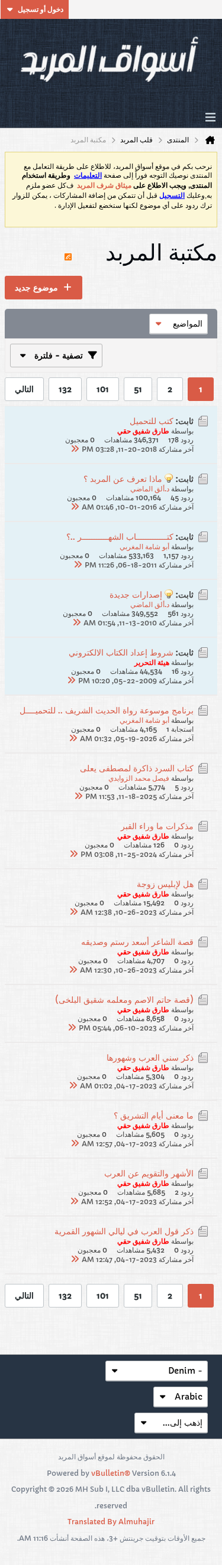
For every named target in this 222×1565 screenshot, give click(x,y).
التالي (24, 389)
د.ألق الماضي (149, 488)
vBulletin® (110, 1473)
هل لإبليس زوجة (165, 884)
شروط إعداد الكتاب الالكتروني (121, 652)
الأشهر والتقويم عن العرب (149, 1173)
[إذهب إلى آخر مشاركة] (74, 449)
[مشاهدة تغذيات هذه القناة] (68, 251)
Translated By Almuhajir (111, 1521)
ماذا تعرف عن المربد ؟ (122, 479)
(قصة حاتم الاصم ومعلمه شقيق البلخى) (124, 1000)
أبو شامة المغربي (144, 546)
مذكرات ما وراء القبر (157, 826)
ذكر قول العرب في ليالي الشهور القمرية (124, 1231)
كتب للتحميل (151, 421)
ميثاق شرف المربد (104, 185)
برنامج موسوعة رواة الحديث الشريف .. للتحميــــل (107, 710)
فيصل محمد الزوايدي (138, 778)
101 (102, 389)
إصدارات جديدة (136, 594)
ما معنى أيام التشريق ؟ (154, 1115)
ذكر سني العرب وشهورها (150, 1057)
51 (138, 389)
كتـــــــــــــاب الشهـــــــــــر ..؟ (119, 537)
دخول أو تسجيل (40, 9)
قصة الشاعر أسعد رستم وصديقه (137, 942)
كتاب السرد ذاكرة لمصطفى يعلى (137, 768)
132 (65, 389)
